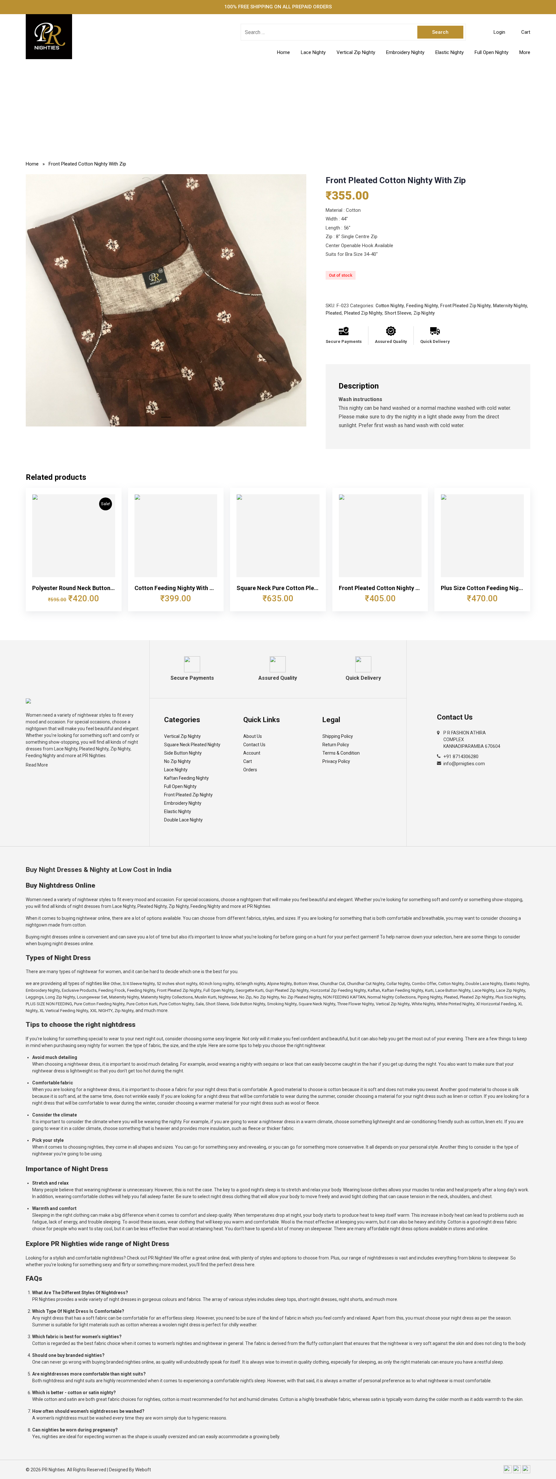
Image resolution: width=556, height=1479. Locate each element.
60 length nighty (250, 983)
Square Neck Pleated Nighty (192, 744)
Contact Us (254, 744)
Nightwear (227, 997)
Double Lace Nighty (183, 819)
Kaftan (374, 990)
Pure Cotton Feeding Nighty (99, 1003)
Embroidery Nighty (405, 52)
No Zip (245, 997)
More (524, 52)
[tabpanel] (166, 300)
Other (116, 983)
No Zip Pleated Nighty (301, 997)
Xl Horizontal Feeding (496, 1003)
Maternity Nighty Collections (167, 997)
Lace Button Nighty (452, 990)
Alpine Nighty (279, 983)
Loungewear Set (92, 997)
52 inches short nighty (177, 983)
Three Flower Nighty (355, 1003)
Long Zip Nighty (60, 997)
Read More (37, 764)
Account (251, 753)
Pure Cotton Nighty (176, 1003)
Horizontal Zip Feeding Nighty (338, 990)
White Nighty (423, 1003)
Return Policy (335, 744)
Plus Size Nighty (510, 997)
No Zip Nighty (177, 761)
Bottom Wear (306, 983)
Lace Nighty (313, 52)
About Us (252, 736)
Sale (200, 1003)
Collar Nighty (398, 983)
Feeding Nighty (422, 305)
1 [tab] (166, 420)
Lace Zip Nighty (510, 990)
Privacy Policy (336, 761)
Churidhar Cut (332, 983)
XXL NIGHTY (101, 1010)
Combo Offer (424, 983)
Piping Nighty (430, 997)
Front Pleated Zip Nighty (465, 305)
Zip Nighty (424, 313)
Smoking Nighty (282, 1003)
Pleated (334, 313)
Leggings (34, 997)
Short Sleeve (398, 313)
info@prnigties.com (464, 763)
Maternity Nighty (510, 305)
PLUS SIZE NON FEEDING (49, 1003)
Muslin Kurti (205, 997)
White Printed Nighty (455, 1003)
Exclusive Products (79, 990)
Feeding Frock (111, 990)
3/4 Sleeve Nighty (139, 983)
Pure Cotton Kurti (141, 1003)
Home (283, 52)
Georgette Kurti (250, 990)
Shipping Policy (337, 736)
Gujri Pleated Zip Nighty (287, 990)
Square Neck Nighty (317, 1003)
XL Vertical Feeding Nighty (64, 1010)
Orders (250, 769)
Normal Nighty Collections (391, 997)
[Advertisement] (278, 107)
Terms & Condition (341, 753)
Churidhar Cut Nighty (366, 983)
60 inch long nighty (216, 983)
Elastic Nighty (449, 52)
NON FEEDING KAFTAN (344, 997)
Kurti (429, 990)
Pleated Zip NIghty (363, 313)
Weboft (143, 1470)
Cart (247, 761)
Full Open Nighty (491, 52)
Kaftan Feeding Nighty (186, 778)
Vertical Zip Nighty (356, 52)
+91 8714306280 (460, 756)
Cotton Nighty (389, 305)
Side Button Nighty (183, 753)
